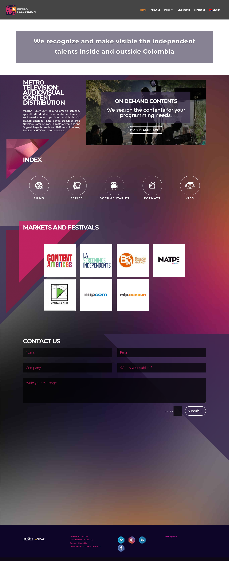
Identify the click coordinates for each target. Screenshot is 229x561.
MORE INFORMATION (144, 130)
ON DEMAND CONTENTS (146, 101)
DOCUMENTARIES (114, 198)
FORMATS (152, 198)
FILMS (39, 198)
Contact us (199, 10)
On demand (184, 10)
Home (143, 10)
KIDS (190, 198)
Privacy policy (170, 536)
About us (155, 10)
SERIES (77, 198)
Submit (193, 411)
